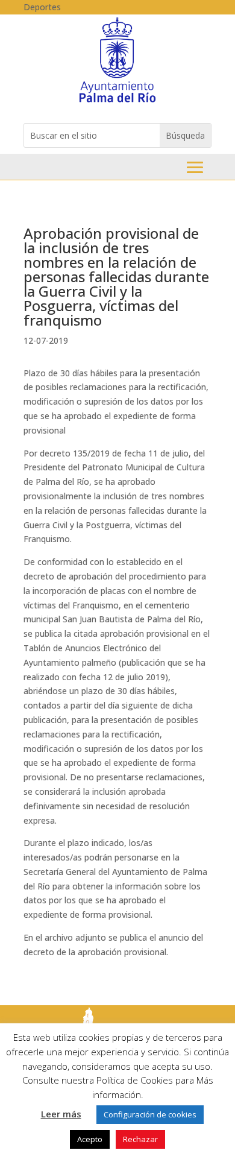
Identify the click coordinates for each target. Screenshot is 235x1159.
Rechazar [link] (140, 1139)
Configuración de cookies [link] (150, 1114)
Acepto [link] (89, 1139)
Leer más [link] (61, 1114)
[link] (117, 101)
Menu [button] (195, 167)
